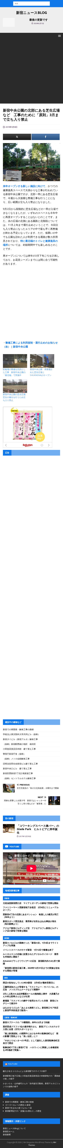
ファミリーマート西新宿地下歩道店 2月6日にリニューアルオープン (31, 908)
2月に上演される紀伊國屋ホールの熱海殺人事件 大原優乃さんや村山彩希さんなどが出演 (31, 995)
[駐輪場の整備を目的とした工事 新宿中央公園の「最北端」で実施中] (15, 361)
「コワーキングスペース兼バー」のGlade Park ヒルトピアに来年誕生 (38, 829)
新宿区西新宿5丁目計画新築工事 (18, 773)
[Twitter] (17, 137)
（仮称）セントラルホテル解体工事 (19, 778)
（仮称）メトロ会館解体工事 (16, 758)
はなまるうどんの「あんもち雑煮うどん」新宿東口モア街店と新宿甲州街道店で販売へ (30, 1009)
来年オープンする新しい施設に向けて (24, 186)
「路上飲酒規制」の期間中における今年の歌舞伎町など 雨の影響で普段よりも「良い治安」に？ (30, 1034)
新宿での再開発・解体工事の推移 (18, 729)
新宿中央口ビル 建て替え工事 (17, 768)
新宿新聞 (7, 1134)
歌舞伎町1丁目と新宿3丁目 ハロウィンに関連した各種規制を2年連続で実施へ (31, 1048)
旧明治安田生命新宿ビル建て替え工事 (20, 763)
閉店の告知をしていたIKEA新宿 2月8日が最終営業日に (29, 982)
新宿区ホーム (8, 1131)
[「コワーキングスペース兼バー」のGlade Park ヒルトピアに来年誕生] (9, 828)
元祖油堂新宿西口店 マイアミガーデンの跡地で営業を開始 (30, 903)
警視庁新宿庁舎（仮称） (14, 753)
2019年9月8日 (11, 127)
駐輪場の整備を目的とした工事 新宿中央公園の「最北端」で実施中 (14, 372)
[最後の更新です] (9, 22)
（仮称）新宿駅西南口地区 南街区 (19, 744)
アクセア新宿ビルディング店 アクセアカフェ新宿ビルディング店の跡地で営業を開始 (30, 929)
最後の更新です (38, 19)
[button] (59, 36)
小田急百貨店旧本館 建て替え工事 (19, 748)
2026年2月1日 (39, 23)
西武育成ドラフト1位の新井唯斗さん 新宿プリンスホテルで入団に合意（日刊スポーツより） (31, 1028)
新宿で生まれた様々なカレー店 (18, 1108)
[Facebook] (46, 137)
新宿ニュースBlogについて (14, 1128)
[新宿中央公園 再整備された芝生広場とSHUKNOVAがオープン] (42, 361)
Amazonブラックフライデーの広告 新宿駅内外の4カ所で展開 (31, 962)
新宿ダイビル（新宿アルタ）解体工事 (20, 739)
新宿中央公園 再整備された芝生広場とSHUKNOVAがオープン (41, 372)
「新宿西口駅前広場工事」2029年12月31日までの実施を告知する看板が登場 (31, 969)
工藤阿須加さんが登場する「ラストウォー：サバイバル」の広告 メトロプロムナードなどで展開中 (30, 988)
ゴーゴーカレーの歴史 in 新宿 (17, 1105)
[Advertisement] (31, 72)
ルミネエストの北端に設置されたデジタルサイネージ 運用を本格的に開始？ (30, 955)
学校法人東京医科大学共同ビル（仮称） (21, 734)
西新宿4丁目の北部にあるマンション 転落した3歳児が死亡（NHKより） (31, 915)
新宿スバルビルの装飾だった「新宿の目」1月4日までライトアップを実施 (31, 944)
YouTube (12, 1063)
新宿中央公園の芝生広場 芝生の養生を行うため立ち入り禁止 (15, 397)
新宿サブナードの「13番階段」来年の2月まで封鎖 (26, 1022)
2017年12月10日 (25, 836)
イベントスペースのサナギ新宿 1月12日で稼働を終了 (28, 949)
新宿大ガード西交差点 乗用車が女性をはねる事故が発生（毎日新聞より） (29, 922)
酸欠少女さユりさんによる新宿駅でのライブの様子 (25, 1071)
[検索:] (31, 3)
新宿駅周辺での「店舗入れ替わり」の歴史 (23, 1111)
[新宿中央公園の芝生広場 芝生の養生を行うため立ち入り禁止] (15, 386)
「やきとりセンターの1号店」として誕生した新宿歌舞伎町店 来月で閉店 (32, 1041)
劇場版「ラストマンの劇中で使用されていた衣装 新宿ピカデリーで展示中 (30, 1002)
